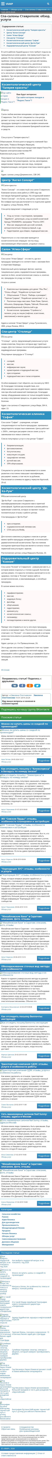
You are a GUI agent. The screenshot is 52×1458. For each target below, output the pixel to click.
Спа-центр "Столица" (15, 38)
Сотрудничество (26, 1427)
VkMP (9, 4)
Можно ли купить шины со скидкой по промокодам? (24, 725)
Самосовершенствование (14, 1239)
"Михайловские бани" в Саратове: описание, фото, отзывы (21, 918)
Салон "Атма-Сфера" (15, 35)
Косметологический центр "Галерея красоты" (26, 30)
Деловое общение (10, 1242)
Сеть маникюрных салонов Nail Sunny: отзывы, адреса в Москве (24, 1115)
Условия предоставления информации (18, 1453)
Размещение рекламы (29, 1429)
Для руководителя (10, 1222)
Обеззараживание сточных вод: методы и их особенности (25, 967)
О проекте (5, 1427)
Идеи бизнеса (8, 1219)
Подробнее (43, 760)
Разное (5, 1217)
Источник (5, 670)
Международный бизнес (13, 1228)
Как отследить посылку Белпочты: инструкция (22, 1017)
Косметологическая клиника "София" (23, 40)
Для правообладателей (29, 1431)
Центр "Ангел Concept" (16, 33)
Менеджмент (8, 1244)
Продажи (6, 1230)
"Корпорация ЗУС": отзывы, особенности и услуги (25, 870)
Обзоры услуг (6, 762)
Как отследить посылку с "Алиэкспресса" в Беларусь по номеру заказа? (25, 770)
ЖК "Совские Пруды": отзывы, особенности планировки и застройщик (25, 820)
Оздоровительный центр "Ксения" (21, 46)
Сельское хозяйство (11, 1214)
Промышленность (10, 1225)
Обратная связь (8, 1429)
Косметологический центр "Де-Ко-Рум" (23, 43)
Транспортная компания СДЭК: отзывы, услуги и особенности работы (24, 1065)
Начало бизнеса (9, 1233)
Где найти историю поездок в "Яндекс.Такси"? (30, 98)
